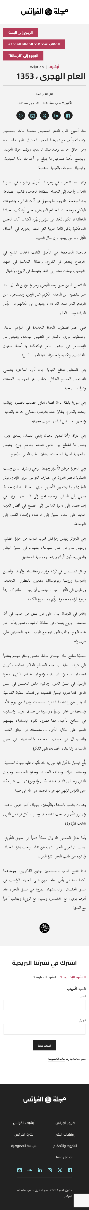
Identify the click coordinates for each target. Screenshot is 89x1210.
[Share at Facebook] (68, 115)
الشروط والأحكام (65, 1145)
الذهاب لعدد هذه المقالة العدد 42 (34, 44)
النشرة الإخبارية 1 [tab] (73, 977)
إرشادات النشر (65, 1134)
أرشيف (53, 66)
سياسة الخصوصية (56, 1059)
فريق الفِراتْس (65, 1122)
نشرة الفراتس (23, 1134)
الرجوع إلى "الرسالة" (23, 55)
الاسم (83, 996)
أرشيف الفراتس (23, 1122)
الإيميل (82, 1020)
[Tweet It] (44, 115)
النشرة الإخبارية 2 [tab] (45, 977)
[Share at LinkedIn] (56, 115)
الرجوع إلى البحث (20, 32)
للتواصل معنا (65, 1157)
